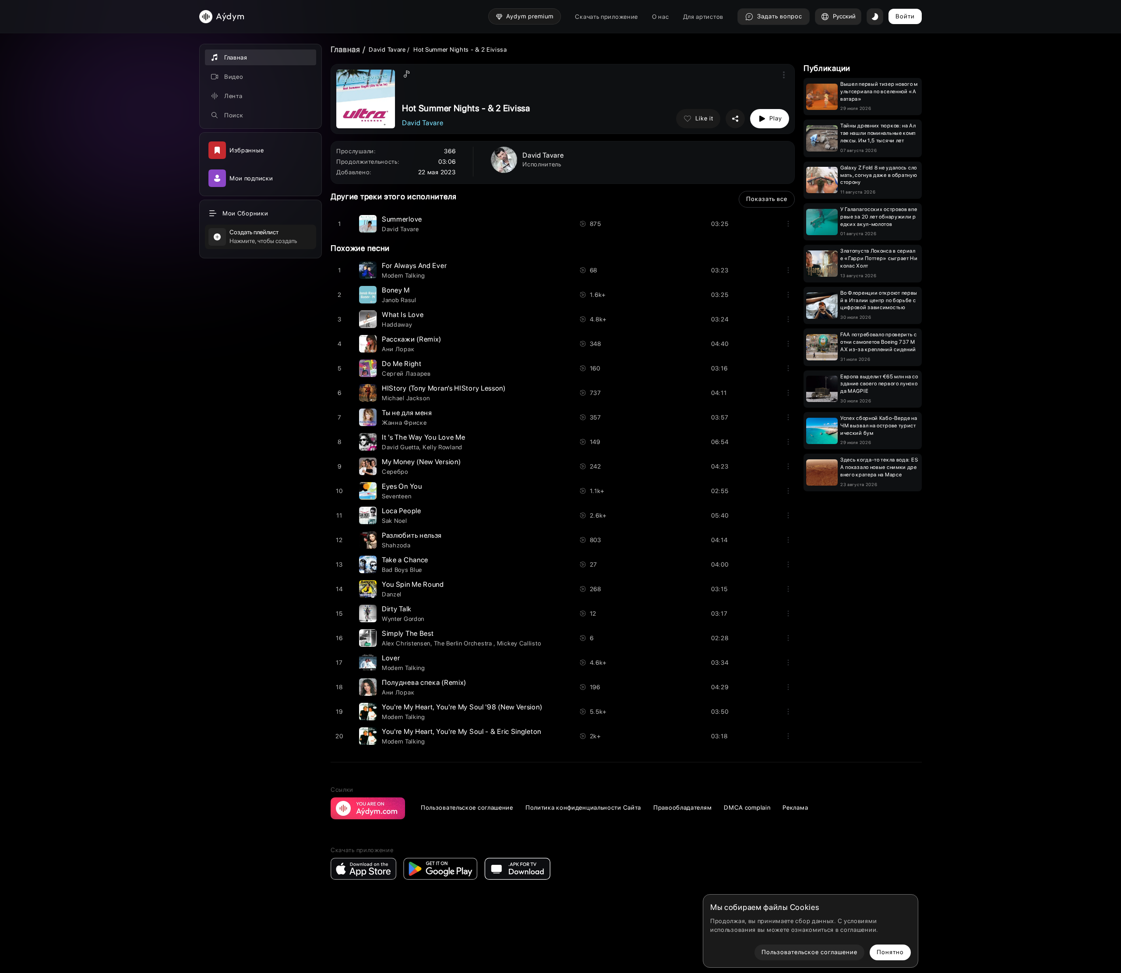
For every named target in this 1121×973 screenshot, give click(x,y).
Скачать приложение (606, 16)
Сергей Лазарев (406, 373)
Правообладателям (682, 807)
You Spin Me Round (413, 584)
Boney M (396, 290)
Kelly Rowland (442, 447)
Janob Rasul (399, 299)
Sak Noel (394, 520)
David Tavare (387, 49)
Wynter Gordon (403, 618)
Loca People (401, 511)
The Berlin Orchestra (464, 643)
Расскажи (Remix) (411, 339)
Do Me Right (402, 364)
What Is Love (402, 314)
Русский (844, 16)
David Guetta (400, 447)
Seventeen (396, 496)
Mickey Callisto (519, 643)
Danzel (392, 594)
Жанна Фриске (404, 422)
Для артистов (703, 16)
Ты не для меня (407, 413)
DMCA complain (747, 807)
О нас (660, 16)
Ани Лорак (398, 349)
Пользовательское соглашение (467, 807)
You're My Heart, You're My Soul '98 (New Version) (462, 707)
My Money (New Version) (421, 462)
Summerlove (402, 219)
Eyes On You (402, 486)
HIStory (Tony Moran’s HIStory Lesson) (444, 388)
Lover (391, 658)
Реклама (795, 807)
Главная (345, 49)
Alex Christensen (406, 643)
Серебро (395, 471)
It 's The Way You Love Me (423, 437)
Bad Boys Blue (402, 569)
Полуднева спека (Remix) (424, 682)
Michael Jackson (406, 398)
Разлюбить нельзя (412, 535)
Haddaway (397, 324)
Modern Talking (403, 275)
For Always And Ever (414, 265)
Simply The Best (408, 633)
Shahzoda (396, 545)
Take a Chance (405, 560)
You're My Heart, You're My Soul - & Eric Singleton (461, 731)
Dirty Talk (397, 609)
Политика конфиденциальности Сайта (583, 807)
